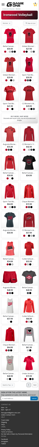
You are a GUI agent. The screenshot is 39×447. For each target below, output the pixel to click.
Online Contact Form (8, 415)
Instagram (4, 441)
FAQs (3, 424)
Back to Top (8, 385)
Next (35, 385)
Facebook (4, 439)
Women (6, 23)
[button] (3, 4)
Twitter (3, 444)
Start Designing (9, 40)
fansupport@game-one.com (10, 413)
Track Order (5, 420)
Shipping (4, 422)
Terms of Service (7, 432)
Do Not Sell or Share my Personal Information (16, 434)
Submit (34, 398)
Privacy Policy (5, 430)
